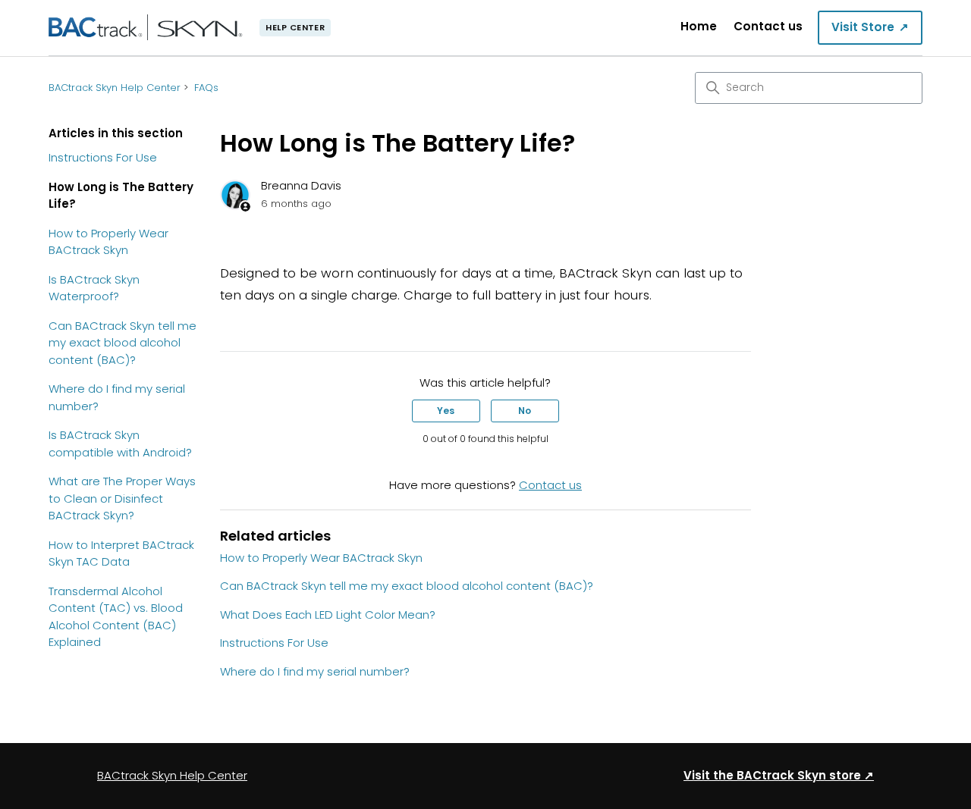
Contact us (768, 26)
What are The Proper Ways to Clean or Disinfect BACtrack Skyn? (122, 498)
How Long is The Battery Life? (121, 195)
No (524, 410)
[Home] (146, 27)
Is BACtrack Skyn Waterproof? (94, 288)
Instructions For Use (103, 157)
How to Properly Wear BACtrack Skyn (108, 242)
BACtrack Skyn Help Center (115, 87)
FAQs (206, 87)
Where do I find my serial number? (117, 397)
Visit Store (870, 27)
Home (698, 26)
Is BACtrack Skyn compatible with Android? (120, 443)
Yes (445, 410)
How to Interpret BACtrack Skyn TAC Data (121, 553)
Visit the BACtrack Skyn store (778, 775)
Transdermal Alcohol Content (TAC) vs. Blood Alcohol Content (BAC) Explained (116, 617)
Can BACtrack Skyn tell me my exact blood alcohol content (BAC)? (122, 343)
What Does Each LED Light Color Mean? (327, 614)
